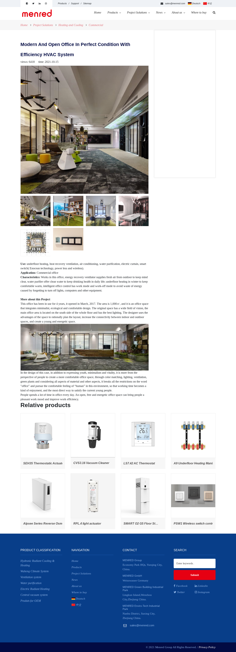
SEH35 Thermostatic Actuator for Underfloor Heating (60, 463)
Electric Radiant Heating (35, 588)
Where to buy (198, 12)
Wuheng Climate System (34, 571)
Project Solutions (137, 12)
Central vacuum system (34, 594)
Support (75, 3)
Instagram (203, 592)
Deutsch (196, 3)
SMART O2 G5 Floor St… (141, 523)
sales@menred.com (175, 3)
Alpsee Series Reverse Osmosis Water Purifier (55, 523)
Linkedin (202, 585)
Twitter (180, 592)
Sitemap (87, 3)
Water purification (30, 583)
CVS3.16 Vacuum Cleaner (91, 463)
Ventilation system (30, 577)
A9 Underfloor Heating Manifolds (196, 463)
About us (177, 12)
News (159, 12)
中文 (209, 3)
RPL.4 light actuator (87, 523)
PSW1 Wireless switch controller (196, 523)
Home (97, 12)
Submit (194, 575)
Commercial (96, 25)
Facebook (181, 585)
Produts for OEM (30, 600)
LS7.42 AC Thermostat (139, 463)
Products (62, 3)
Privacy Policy (207, 647)
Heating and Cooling (70, 25)
